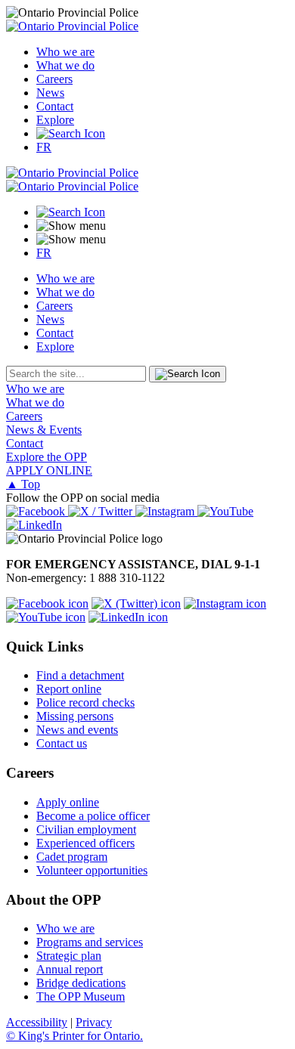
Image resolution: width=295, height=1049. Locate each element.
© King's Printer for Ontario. (74, 1035)
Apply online (67, 802)
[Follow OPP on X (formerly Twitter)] (136, 603)
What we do (65, 65)
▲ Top (23, 484)
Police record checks (85, 702)
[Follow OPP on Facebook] (47, 603)
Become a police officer (93, 815)
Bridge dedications (81, 982)
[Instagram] (166, 511)
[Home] (72, 26)
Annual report (69, 969)
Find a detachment (80, 675)
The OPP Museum (80, 996)
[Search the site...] (70, 133)
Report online (68, 688)
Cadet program (71, 856)
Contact (54, 106)
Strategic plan (68, 955)
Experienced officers (85, 843)
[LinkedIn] (34, 524)
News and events (77, 729)
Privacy (94, 1022)
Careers (54, 79)
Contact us (61, 743)
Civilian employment (86, 829)
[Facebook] (37, 511)
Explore (55, 119)
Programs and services (89, 942)
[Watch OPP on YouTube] (45, 617)
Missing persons (74, 716)
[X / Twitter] (101, 511)
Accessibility (36, 1022)
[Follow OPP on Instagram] (225, 603)
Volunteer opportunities (92, 870)
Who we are (65, 51)
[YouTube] (225, 511)
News (50, 92)
